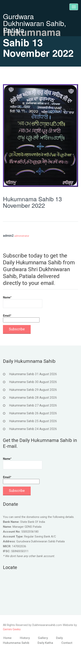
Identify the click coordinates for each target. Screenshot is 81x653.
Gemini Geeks (12, 629)
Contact (66, 643)
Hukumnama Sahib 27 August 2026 (33, 405)
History (25, 638)
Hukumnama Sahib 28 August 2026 (33, 397)
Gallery (43, 638)
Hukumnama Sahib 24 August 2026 (33, 429)
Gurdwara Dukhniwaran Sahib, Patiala (34, 23)
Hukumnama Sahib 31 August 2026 (33, 374)
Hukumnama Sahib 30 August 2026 (33, 382)
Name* (7, 297)
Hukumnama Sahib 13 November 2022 (32, 202)
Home (7, 638)
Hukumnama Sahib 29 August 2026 (33, 390)
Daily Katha (45, 643)
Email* (7, 315)
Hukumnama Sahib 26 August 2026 (33, 413)
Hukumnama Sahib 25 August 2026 (33, 421)
